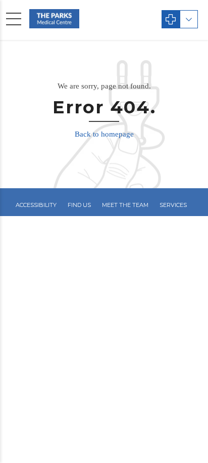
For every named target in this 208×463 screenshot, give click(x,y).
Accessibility (36, 204)
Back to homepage (104, 134)
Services (173, 204)
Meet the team (125, 204)
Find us (79, 204)
